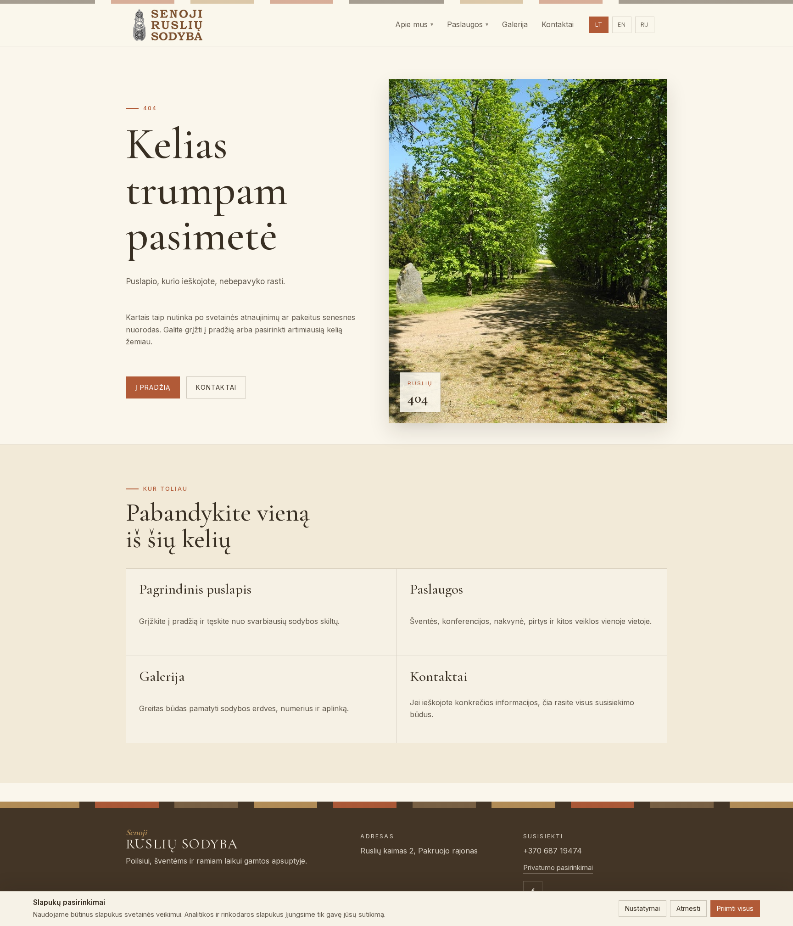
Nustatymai (642, 908)
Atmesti (688, 908)
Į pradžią (152, 387)
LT (599, 24)
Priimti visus (735, 908)
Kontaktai (216, 387)
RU (645, 24)
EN (622, 24)
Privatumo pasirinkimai (558, 868)
